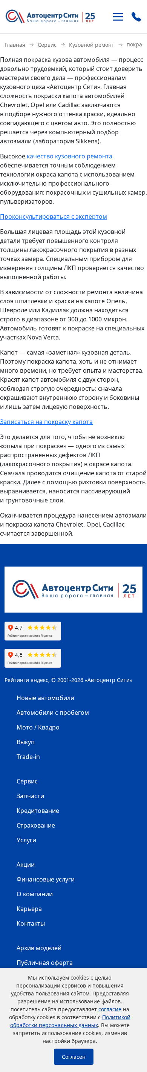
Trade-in (28, 757)
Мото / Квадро (38, 727)
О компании (35, 894)
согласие (109, 1009)
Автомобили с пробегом (53, 712)
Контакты (31, 923)
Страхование (36, 825)
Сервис (27, 781)
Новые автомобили (45, 698)
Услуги (26, 840)
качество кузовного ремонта (69, 156)
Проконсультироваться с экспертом (53, 216)
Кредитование (38, 810)
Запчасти (30, 796)
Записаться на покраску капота (46, 422)
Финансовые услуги (46, 879)
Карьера (29, 909)
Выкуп (26, 742)
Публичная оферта (45, 962)
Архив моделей (39, 948)
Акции (26, 864)
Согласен (74, 1056)
